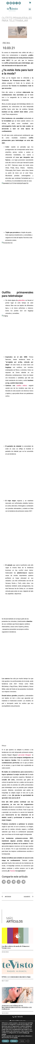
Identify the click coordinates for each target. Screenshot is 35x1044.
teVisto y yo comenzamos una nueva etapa (16, 977)
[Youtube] (10, 3)
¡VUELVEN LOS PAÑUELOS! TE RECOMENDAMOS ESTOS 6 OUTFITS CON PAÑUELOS (17, 1007)
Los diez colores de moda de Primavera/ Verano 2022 (16, 947)
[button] (29, 9)
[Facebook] (7, 3)
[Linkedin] (13, 3)
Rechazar (14, 1041)
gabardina (21, 300)
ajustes (15, 1037)
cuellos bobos (21, 385)
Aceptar (5, 1041)
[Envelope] (19, 3)
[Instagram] (16, 3)
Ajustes (22, 1041)
